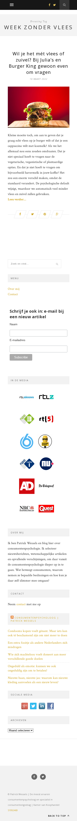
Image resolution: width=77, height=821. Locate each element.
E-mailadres (17, 340)
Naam (13, 324)
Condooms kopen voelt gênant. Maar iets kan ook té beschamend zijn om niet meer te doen (37, 633)
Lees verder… (17, 199)
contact (21, 604)
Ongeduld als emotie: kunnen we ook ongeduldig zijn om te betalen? (32, 668)
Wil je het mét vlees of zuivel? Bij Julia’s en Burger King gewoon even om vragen (38, 62)
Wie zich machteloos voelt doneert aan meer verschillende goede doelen (37, 656)
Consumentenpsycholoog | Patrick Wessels (35, 619)
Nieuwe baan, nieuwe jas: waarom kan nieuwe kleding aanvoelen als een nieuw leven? (38, 680)
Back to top (57, 815)
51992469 (13, 810)
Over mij (14, 289)
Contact (13, 294)
